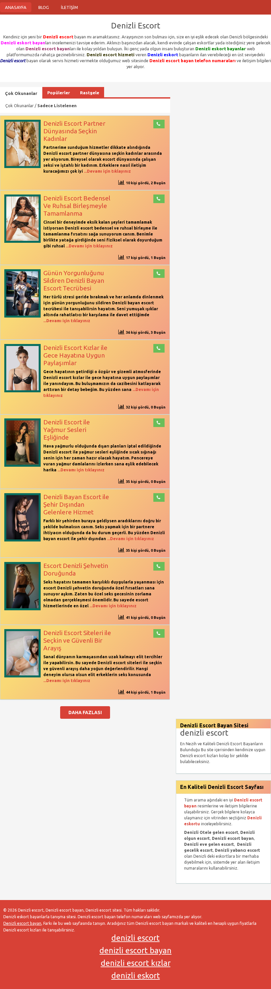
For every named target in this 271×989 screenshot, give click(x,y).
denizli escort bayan (135, 950)
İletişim (69, 7)
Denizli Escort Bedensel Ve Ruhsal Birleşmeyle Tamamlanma (76, 205)
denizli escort (135, 937)
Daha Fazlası (85, 712)
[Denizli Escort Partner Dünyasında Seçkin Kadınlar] (22, 166)
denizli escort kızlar (136, 963)
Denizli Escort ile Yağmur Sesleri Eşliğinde (66, 429)
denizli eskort (135, 975)
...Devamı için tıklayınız (107, 171)
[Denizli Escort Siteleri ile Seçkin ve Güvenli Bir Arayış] (22, 676)
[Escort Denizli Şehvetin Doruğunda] (22, 609)
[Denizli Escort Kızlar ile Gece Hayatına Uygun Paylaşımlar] (22, 391)
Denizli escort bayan (22, 923)
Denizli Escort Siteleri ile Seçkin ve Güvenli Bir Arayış (77, 640)
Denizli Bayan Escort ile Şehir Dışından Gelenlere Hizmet (76, 504)
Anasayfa (15, 7)
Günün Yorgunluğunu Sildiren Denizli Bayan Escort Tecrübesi (73, 280)
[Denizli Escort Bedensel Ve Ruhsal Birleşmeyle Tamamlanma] (22, 241)
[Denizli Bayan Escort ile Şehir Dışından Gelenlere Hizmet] (22, 540)
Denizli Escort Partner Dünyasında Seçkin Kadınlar (74, 131)
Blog (43, 7)
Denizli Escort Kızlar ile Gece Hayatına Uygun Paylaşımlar (75, 355)
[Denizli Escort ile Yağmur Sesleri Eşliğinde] (22, 465)
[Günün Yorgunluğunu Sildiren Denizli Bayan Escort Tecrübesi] (22, 316)
